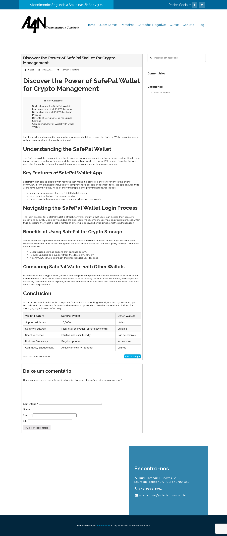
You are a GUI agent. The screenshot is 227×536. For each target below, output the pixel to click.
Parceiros (127, 25)
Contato (188, 25)
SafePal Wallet (113, 136)
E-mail (27, 415)
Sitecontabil (103, 525)
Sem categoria (41, 356)
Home (91, 25)
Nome (27, 409)
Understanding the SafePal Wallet (51, 105)
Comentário (30, 403)
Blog (201, 25)
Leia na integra (132, 356)
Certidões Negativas (152, 25)
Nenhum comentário (70, 70)
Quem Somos (108, 25)
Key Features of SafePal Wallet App (52, 108)
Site (25, 420)
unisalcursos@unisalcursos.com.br (162, 495)
